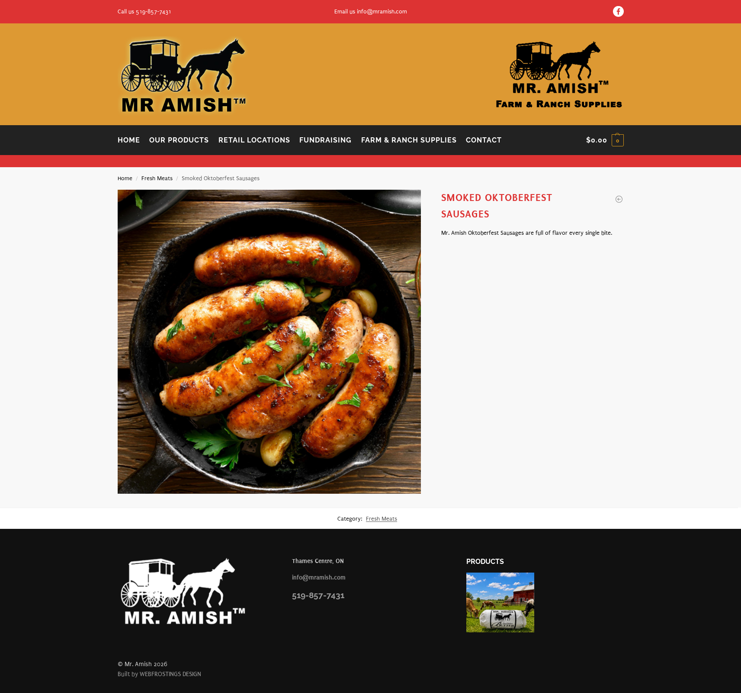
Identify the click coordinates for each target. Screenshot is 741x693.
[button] (605, 140)
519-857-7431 (318, 595)
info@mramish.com (382, 11)
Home (125, 178)
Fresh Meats (157, 178)
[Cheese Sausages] (619, 199)
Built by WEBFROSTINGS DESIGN (159, 674)
